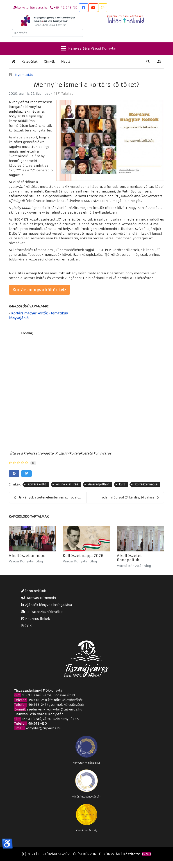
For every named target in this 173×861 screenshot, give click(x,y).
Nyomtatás (24, 75)
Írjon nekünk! (35, 591)
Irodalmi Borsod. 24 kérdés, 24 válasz (127, 497)
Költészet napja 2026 (83, 555)
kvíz (122, 484)
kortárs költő (37, 484)
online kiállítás (67, 484)
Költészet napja (146, 484)
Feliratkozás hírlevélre (44, 612)
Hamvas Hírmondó (40, 598)
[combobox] (47, 33)
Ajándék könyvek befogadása (48, 605)
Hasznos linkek (37, 619)
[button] (148, 61)
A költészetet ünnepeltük (129, 557)
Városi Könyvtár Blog (26, 561)
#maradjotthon (98, 484)
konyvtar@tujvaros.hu (43, 728)
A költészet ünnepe (27, 555)
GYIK (28, 626)
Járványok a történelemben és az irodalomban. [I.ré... (52, 497)
